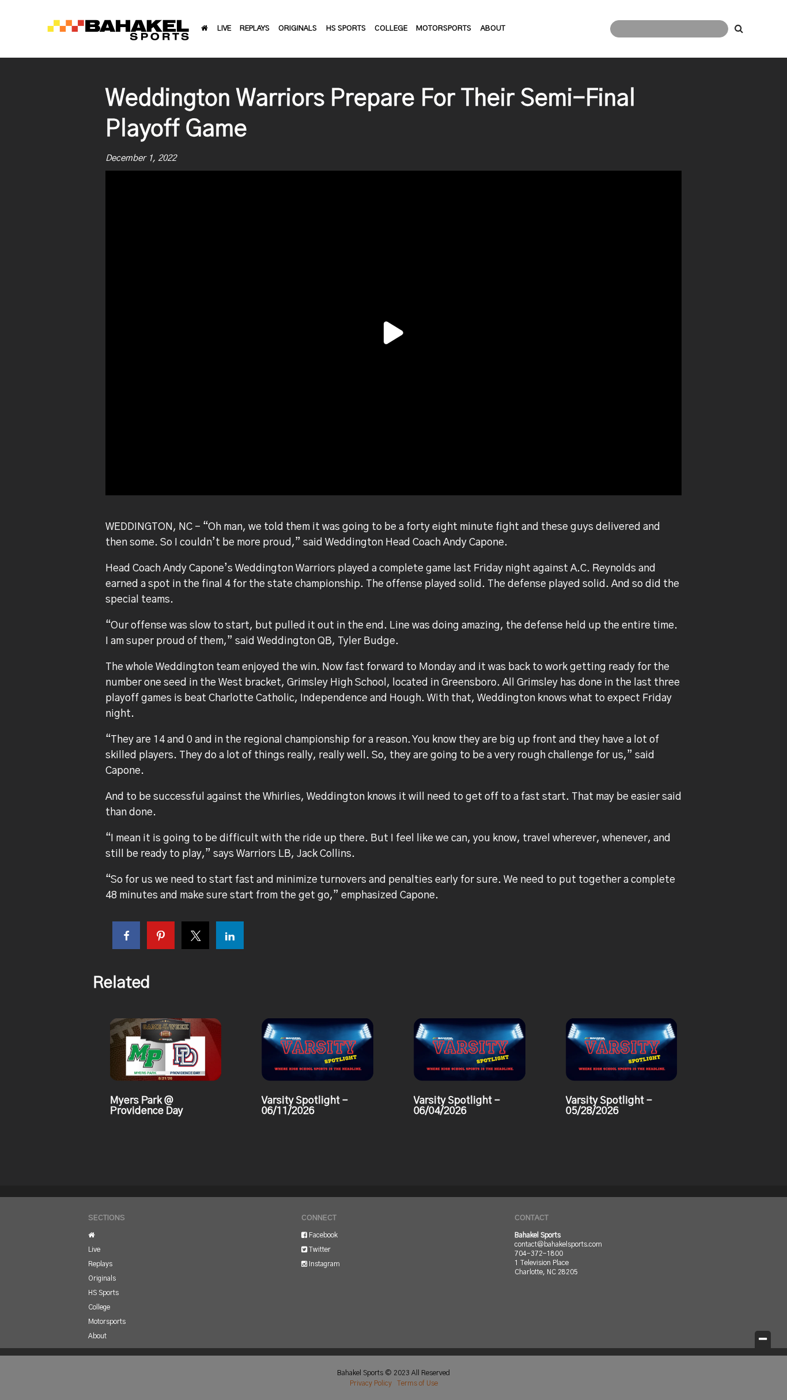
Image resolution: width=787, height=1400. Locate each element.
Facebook (322, 1235)
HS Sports (346, 28)
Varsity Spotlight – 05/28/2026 (609, 1106)
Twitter (319, 1249)
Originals (297, 28)
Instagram (323, 1263)
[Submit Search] (739, 28)
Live (224, 28)
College (390, 28)
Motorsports (443, 28)
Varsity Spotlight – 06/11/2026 (305, 1106)
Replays (255, 28)
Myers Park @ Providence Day (146, 1106)
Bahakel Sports (118, 29)
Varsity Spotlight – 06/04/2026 (457, 1106)
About (492, 28)
